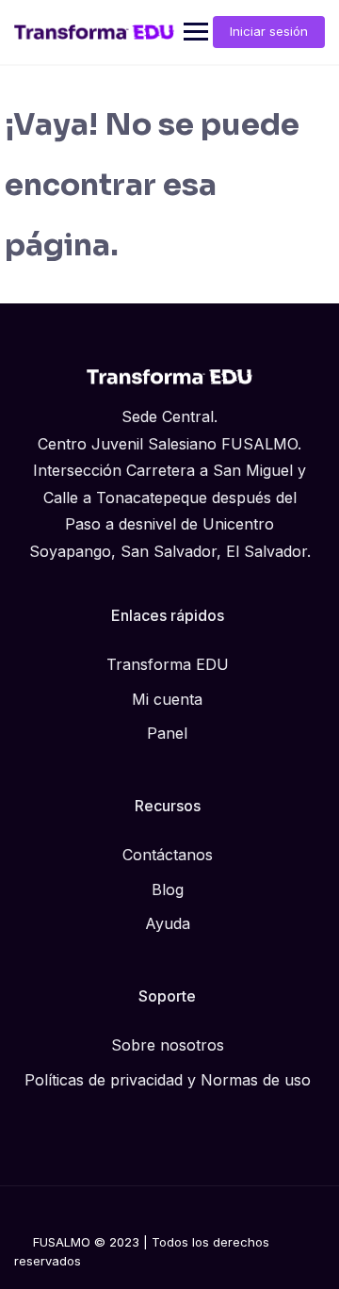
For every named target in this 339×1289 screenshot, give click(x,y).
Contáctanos (167, 854)
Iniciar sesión (269, 31)
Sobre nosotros (167, 1045)
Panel (167, 733)
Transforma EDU (167, 664)
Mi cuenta (167, 699)
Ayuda (167, 923)
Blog (168, 889)
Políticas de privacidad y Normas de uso (167, 1079)
